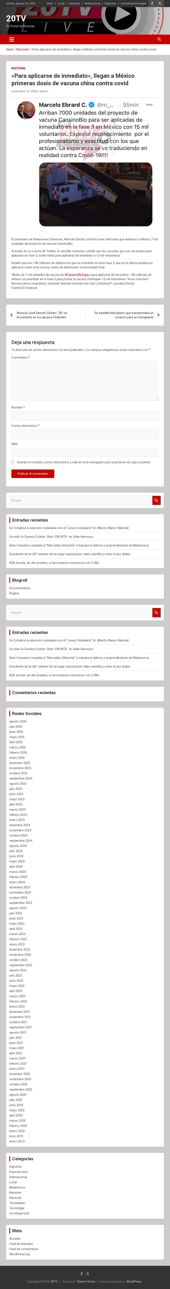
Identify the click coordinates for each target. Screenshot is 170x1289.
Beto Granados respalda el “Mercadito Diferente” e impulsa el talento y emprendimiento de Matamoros (79, 545)
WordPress (134, 1281)
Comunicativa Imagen (133, 3)
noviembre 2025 (20, 768)
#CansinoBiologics (77, 275)
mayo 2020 (16, 1110)
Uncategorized (19, 1213)
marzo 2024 (17, 872)
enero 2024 (17, 882)
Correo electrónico (25, 426)
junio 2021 (16, 1043)
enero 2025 (17, 820)
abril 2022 (15, 991)
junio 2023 (16, 918)
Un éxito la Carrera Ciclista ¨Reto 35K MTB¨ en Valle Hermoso (51, 537)
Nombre (18, 407)
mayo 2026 (16, 737)
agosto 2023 (18, 908)
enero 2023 (17, 944)
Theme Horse (85, 1281)
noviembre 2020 (20, 1079)
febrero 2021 (18, 1063)
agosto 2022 (18, 970)
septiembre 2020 (20, 1089)
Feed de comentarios (23, 1249)
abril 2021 (15, 1053)
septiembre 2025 (20, 778)
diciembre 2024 (19, 825)
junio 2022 (16, 981)
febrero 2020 (18, 1126)
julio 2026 (15, 726)
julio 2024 (15, 851)
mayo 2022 (16, 986)
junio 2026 (16, 732)
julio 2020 (15, 1100)
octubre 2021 (18, 1022)
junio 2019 (16, 1136)
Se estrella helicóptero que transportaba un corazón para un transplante (124, 315)
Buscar (156, 500)
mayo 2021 (16, 1048)
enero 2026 (17, 758)
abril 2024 (15, 866)
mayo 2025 (16, 799)
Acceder (15, 1238)
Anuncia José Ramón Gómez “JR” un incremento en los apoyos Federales (42, 315)
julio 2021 (15, 1038)
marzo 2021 (17, 1058)
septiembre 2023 (20, 903)
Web (14, 444)
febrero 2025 (18, 815)
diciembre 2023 (19, 887)
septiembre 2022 (20, 965)
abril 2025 (15, 804)
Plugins (14, 593)
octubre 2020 (18, 1084)
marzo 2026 (17, 747)
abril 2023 (15, 929)
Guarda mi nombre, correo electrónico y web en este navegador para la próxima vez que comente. (84, 462)
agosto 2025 (18, 784)
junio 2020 (16, 1105)
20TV (16, 18)
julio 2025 (15, 789)
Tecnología (16, 1208)
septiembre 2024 (20, 841)
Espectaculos (18, 1172)
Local (61, 3)
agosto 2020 (18, 1095)
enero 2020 (17, 1131)
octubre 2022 (18, 960)
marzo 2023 (17, 934)
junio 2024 (16, 856)
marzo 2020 (17, 1120)
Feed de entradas (21, 1244)
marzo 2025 (17, 809)
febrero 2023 (18, 939)
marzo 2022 (17, 996)
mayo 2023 (16, 923)
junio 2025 (16, 794)
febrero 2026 (18, 752)
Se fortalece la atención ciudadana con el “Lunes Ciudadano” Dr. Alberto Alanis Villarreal (69, 528)
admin (44, 91)
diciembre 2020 (19, 1074)
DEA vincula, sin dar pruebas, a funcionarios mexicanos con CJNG (54, 563)
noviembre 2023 (20, 892)
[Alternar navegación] (11, 39)
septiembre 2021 (20, 1027)
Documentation (19, 588)
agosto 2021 (18, 1032)
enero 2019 (17, 1141)
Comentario (20, 357)
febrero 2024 (18, 877)
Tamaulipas (17, 1203)
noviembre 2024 (20, 830)
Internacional (92, 3)
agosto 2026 (18, 721)
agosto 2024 (18, 846)
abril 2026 (15, 742)
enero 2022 (17, 1006)
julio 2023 (15, 913)
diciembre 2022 (19, 949)
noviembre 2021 (20, 1017)
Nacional (74, 3)
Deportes (110, 3)
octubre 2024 (18, 835)
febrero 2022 (18, 1001)
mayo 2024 (16, 861)
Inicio (50, 3)
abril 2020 (15, 1115)
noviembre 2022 (20, 955)
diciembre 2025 (19, 763)
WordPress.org (19, 1254)
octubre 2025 (18, 773)
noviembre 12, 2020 (24, 91)
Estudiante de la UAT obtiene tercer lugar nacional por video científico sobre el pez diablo (69, 554)
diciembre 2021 (19, 1012)
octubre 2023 (18, 898)
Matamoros (17, 1187)
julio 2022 (15, 975)
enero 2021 (17, 1069)
